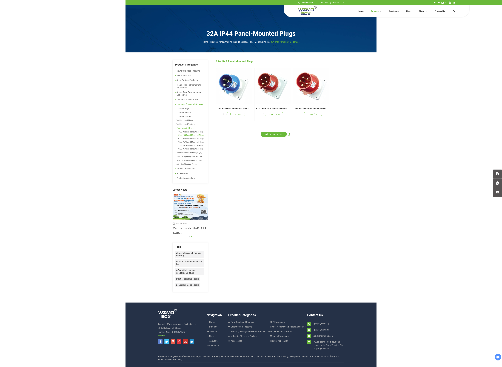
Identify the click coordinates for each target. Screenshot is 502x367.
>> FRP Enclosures (276, 322)
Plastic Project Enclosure (187, 279)
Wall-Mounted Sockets (185, 124)
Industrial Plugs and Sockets (233, 42)
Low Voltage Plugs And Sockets (189, 156)
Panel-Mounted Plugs (259, 42)
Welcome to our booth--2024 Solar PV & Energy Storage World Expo (190, 228)
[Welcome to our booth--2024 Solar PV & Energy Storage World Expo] (190, 207)
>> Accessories (235, 341)
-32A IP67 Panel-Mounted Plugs (191, 145)
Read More (177, 233)
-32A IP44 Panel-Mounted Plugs (191, 135)
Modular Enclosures (185, 168)
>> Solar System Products (240, 326)
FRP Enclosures (183, 75)
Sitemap (178, 328)
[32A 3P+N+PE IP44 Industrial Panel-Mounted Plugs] (311, 86)
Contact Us (440, 11)
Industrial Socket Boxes (187, 99)
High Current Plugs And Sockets (189, 160)
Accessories (182, 173)
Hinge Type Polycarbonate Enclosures (188, 86)
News (408, 11)
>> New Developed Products (241, 322)
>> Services (212, 331)
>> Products (212, 326)
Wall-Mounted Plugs (184, 120)
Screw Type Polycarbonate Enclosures (188, 94)
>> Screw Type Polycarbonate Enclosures (247, 331)
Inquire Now (235, 114)
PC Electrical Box (207, 356)
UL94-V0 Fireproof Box (324, 356)
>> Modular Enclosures (278, 336)
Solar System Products (187, 80)
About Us (423, 11)
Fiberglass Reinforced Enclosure (183, 356)
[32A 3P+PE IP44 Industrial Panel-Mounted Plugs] (273, 86)
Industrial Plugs (182, 108)
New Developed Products (188, 70)
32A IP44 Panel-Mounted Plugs (251, 33)
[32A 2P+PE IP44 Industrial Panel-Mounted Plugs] (234, 86)
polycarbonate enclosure (187, 285)
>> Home (211, 322)
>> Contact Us (213, 345)
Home (361, 11)
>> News (210, 336)
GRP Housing (282, 356)
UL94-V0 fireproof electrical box (189, 263)
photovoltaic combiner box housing (188, 254)
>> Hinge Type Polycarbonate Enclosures (286, 326)
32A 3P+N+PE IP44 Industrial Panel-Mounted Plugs (311, 108)
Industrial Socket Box (265, 356)
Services (393, 11)
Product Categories (186, 65)
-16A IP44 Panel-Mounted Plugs (191, 132)
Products (375, 11)
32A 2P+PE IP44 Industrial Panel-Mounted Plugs (234, 108)
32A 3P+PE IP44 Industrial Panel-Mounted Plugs (272, 108)
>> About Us (212, 341)
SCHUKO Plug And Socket (186, 164)
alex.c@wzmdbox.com (334, 2)
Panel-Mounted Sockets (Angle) (189, 152)
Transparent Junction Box (301, 356)
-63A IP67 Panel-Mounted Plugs (191, 149)
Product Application (185, 178)
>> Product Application (277, 341)
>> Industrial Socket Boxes (279, 331)
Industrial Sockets (183, 112)
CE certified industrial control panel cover (186, 272)
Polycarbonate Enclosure (227, 356)
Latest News (180, 190)
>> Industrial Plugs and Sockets (242, 336)
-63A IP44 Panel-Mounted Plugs (191, 138)
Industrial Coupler (183, 116)
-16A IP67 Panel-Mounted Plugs (191, 142)
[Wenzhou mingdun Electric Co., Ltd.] (307, 10)
